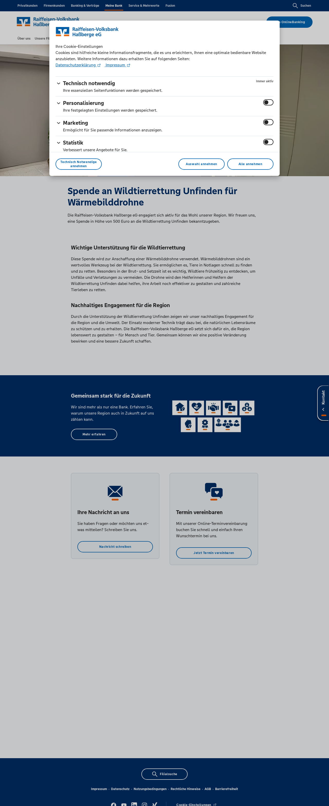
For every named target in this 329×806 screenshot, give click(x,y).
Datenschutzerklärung (76, 64)
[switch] (268, 102)
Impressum (115, 64)
